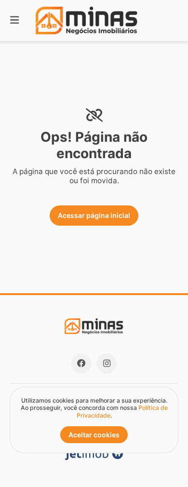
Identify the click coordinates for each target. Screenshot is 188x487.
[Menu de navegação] (14, 20)
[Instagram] (106, 363)
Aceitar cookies (94, 435)
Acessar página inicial (94, 215)
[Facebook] (81, 363)
